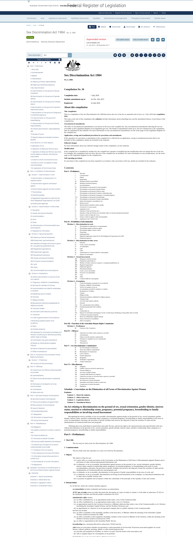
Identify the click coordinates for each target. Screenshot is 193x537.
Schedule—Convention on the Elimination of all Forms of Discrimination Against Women (45, 469)
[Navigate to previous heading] (37, 62)
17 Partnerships (36, 192)
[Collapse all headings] (59, 62)
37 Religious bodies (37, 300)
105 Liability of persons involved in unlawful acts (45, 431)
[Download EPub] (115, 55)
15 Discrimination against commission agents (43, 185)
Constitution (31, 18)
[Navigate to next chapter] (150, 55)
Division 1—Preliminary (39, 360)
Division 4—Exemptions (40, 273)
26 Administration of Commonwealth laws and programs (45, 227)
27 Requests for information (40, 231)
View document (34, 55)
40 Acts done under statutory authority (43, 311)
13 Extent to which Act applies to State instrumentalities (43, 164)
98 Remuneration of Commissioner (42, 405)
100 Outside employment (39, 411)
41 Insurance (35, 315)
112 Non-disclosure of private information (44, 453)
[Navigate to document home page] (29, 62)
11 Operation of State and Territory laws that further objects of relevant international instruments (45, 154)
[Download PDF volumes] (119, 55)
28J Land (33, 264)
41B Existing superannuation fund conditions (42, 322)
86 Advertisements (36, 375)
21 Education (35, 210)
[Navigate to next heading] (41, 62)
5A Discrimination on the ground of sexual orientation (44, 92)
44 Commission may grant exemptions (43, 340)
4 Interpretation (35, 79)
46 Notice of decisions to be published (43, 348)
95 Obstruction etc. (37, 392)
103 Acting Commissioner (39, 420)
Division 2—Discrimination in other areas (45, 207)
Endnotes (35, 473)
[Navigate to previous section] (141, 55)
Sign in (142, 13)
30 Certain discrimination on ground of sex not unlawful (45, 278)
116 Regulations (36, 464)
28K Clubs (34, 267)
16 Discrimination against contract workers (45, 189)
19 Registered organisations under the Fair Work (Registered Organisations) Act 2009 (45, 199)
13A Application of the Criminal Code (43, 168)
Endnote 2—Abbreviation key (40, 480)
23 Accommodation (37, 216)
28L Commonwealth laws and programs (44, 270)
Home (28, 25)
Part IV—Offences (36, 366)
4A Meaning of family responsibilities (43, 82)
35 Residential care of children (40, 294)
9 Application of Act (37, 146)
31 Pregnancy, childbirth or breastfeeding (44, 282)
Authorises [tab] (116, 27)
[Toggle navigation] (59, 59)
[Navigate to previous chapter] (136, 55)
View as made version (140, 40)
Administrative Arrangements (115, 18)
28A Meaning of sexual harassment (42, 237)
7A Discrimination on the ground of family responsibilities (44, 125)
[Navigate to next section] (145, 55)
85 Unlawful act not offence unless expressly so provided (45, 371)
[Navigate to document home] (132, 55)
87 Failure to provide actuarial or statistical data (45, 380)
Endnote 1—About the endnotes (41, 476)
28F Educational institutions (40, 255)
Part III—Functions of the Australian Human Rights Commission (45, 356)
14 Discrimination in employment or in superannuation (43, 179)
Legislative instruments (58, 18)
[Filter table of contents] (50, 62)
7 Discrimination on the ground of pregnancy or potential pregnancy (45, 114)
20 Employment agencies (39, 203)
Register (123, 13)
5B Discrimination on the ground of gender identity (45, 97)
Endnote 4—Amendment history (41, 486)
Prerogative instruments (140, 18)
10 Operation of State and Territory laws (44, 149)
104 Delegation (35, 427)
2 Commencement (36, 72)
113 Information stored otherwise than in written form (44, 457)
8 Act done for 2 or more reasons (41, 143)
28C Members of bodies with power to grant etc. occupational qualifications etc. (45, 245)
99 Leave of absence (37, 408)
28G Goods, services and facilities (42, 258)
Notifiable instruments (80, 18)
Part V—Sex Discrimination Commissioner (44, 395)
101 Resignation (36, 414)
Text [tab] (93, 27)
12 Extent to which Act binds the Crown (44, 160)
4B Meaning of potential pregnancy (42, 85)
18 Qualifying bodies (37, 195)
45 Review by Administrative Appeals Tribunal (43, 344)
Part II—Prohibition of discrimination (42, 171)
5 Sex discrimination (37, 88)
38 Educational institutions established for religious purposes (45, 304)
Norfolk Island (159, 18)
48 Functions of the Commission (41, 363)
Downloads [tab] (130, 27)
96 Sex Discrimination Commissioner (43, 399)
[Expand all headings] (55, 62)
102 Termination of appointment (41, 417)
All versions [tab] (145, 27)
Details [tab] (103, 27)
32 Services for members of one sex (42, 285)
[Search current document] (163, 55)
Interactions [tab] (160, 27)
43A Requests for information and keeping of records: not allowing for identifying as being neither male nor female (45, 334)
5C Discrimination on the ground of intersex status (45, 103)
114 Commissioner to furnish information (44, 461)
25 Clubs (33, 222)
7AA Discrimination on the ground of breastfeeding (43, 119)
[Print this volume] (159, 55)
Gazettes (96, 18)
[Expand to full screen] (154, 55)
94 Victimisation (36, 389)
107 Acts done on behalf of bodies (42, 438)
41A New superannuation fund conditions (44, 318)
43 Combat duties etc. (38, 329)
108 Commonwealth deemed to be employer (45, 441)
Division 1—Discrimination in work (43, 175)
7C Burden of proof (37, 134)
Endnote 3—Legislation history (40, 483)
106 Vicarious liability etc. (39, 435)
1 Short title (34, 69)
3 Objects (33, 76)
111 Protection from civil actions (41, 450)
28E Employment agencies (39, 252)
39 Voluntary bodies (37, 308)
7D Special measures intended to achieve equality (44, 138)
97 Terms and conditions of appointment (44, 402)
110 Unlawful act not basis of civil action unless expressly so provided (44, 446)
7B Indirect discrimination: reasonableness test (45, 130)
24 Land (33, 219)
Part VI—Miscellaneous (38, 423)
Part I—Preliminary (36, 66)
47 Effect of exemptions (38, 351)
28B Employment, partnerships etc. (42, 240)
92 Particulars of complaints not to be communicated (43, 385)
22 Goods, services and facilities (41, 213)
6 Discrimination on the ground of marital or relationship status (45, 108)
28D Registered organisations (40, 249)
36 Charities (34, 297)
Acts (42, 18)
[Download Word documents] (124, 55)
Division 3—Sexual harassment (42, 234)
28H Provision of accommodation (42, 261)
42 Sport (33, 326)
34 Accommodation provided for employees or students (45, 290)
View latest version (122, 40)
